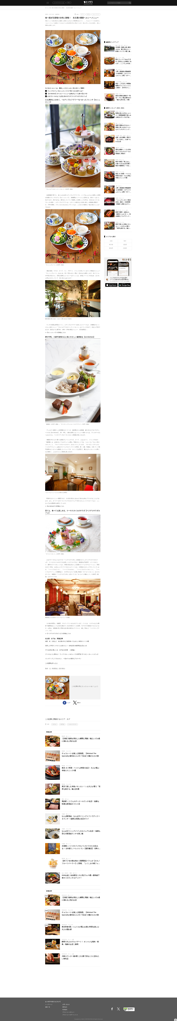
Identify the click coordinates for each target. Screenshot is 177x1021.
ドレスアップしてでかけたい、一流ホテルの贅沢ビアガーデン (63, 658)
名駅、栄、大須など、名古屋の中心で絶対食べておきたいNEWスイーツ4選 (67, 641)
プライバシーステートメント (70, 1014)
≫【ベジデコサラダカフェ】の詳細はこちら (58, 633)
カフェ (82, 14)
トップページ (48, 1004)
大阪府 (125, 244)
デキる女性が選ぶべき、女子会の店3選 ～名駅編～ (60, 650)
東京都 (111, 244)
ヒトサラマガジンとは (59, 2)
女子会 (88, 14)
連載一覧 (47, 1007)
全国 (111, 241)
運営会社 (64, 1007)
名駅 (78, 14)
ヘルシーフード (95, 14)
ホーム (46, 7)
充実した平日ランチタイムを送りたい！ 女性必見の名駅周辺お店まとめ (66, 645)
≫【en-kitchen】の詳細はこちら (54, 506)
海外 (125, 241)
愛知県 (111, 248)
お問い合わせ (66, 1004)
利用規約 (64, 1009)
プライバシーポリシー (68, 1012)
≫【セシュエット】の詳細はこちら (55, 332)
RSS (69, 2)
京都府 (125, 248)
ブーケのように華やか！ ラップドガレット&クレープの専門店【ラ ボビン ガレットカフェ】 (72, 654)
